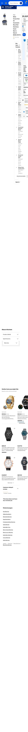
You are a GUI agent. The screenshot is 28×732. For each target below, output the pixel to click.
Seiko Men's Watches (7, 535)
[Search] (21, 3)
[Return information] (23, 32)
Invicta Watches (6, 537)
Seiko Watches (6, 540)
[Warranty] (16, 343)
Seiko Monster (6, 524)
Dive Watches (6, 511)
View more (10, 482)
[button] (16, 45)
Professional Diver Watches (9, 522)
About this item (7, 329)
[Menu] (2, 3)
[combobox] (15, 3)
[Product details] (18, 334)
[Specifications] (18, 339)
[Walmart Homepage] (6, 3)
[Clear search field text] (19, 3)
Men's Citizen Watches (8, 529)
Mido (14, 14)
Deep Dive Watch (6, 519)
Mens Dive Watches (7, 516)
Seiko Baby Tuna (6, 527)
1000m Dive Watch (7, 514)
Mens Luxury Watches (8, 532)
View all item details (21, 176)
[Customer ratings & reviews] (18, 488)
